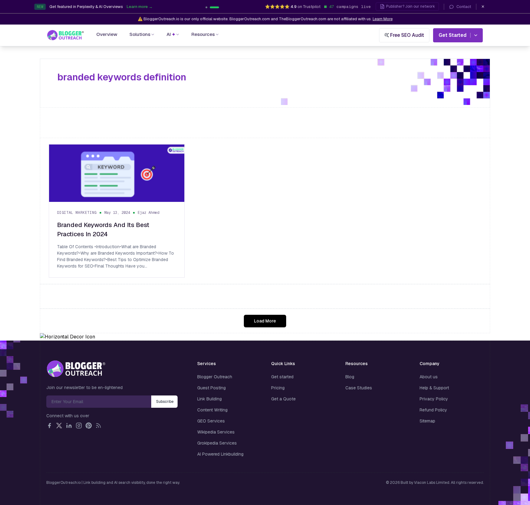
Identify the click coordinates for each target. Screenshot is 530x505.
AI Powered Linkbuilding (220, 454)
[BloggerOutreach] (76, 368)
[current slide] (210, 7)
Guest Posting (211, 388)
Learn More (383, 18)
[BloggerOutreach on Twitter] (59, 425)
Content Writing (212, 410)
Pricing (278, 388)
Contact (463, 6)
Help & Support (434, 388)
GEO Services (211, 421)
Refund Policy (433, 410)
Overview (106, 34)
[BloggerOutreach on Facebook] (49, 425)
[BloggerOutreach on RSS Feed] (98, 425)
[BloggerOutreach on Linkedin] (69, 425)
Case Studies (358, 388)
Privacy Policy (434, 399)
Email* (98, 401)
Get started (282, 377)
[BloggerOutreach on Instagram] (79, 425)
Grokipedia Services (217, 443)
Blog (349, 377)
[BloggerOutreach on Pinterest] (89, 425)
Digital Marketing (77, 212)
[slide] (218, 7)
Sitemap (427, 421)
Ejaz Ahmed (148, 212)
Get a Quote (283, 399)
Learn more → (172, 8)
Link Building (209, 399)
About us (429, 377)
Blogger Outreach (214, 377)
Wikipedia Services (216, 432)
